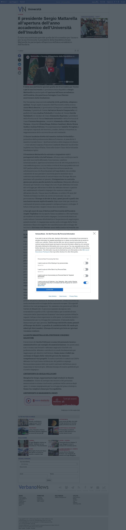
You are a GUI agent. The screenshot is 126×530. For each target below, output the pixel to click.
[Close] (95, 234)
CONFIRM (49, 289)
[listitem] (63, 259)
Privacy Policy (73, 296)
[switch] (85, 263)
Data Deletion (53, 296)
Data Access (63, 296)
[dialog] (63, 265)
